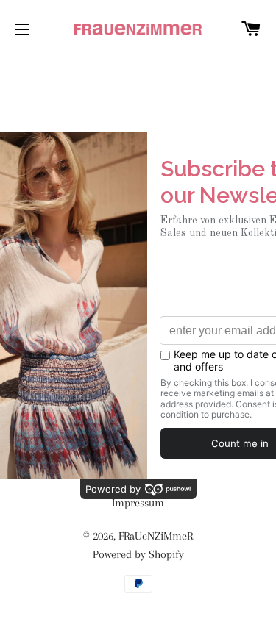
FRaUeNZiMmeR (155, 536)
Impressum (138, 502)
